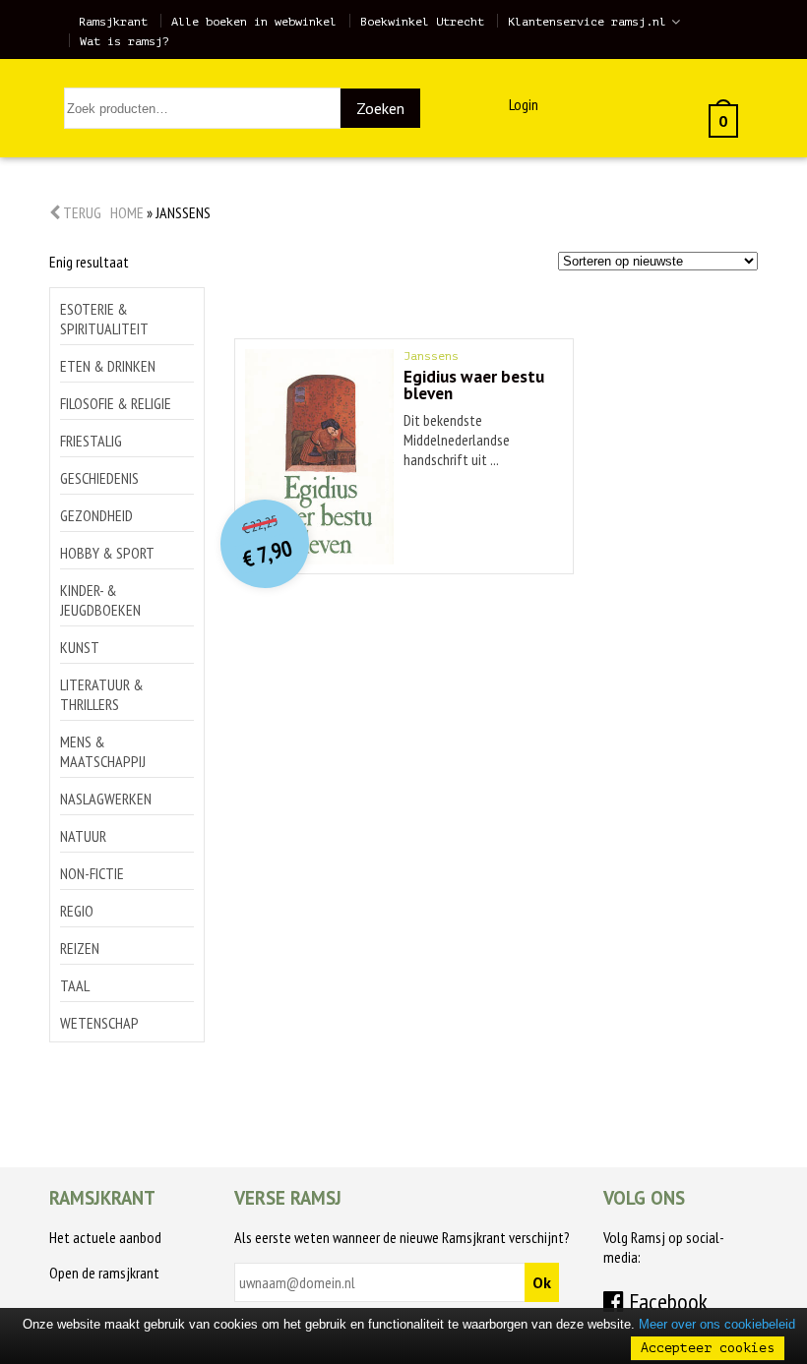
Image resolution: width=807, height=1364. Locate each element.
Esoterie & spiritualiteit (104, 318)
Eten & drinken (107, 366)
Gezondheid (96, 515)
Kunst (79, 647)
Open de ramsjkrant (104, 1272)
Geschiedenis (99, 478)
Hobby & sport (107, 553)
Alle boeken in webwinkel (254, 22)
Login (523, 104)
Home (127, 212)
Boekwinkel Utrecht (422, 22)
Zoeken (380, 108)
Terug (80, 212)
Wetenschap (99, 1023)
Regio (76, 910)
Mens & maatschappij (103, 751)
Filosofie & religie (115, 403)
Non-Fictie (92, 873)
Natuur (83, 836)
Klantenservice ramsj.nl (587, 22)
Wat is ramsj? (124, 41)
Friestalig (91, 440)
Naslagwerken (106, 798)
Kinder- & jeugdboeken (100, 600)
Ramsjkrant (113, 22)
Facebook (666, 1301)
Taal (75, 985)
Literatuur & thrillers (102, 694)
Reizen (79, 948)
